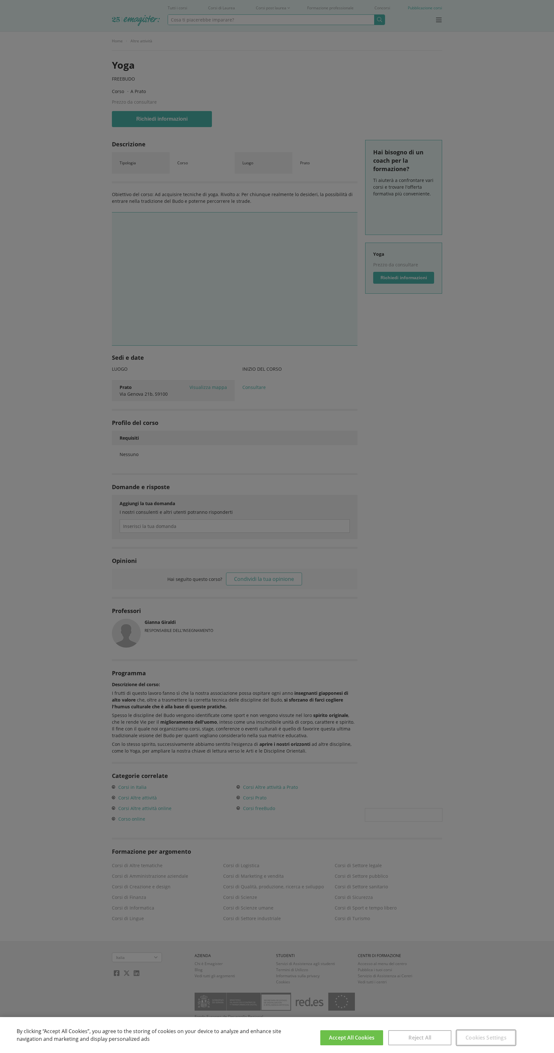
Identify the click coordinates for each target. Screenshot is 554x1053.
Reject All (419, 1037)
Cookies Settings (486, 1037)
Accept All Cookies (351, 1037)
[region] (277, 1035)
